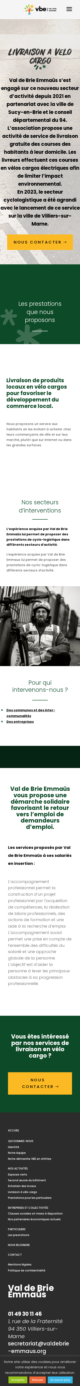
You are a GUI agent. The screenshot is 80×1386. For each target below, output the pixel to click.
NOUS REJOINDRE (19, 1245)
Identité (13, 1147)
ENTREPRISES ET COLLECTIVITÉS (28, 1208)
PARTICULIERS (17, 1229)
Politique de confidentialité (26, 1270)
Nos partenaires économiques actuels (34, 1219)
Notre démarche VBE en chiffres (29, 1159)
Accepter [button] (18, 1380)
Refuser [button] (37, 1380)
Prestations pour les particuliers (30, 1198)
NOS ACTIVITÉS (18, 1168)
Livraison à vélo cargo (22, 1192)
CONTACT (15, 1255)
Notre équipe (17, 1153)
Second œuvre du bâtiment (27, 1180)
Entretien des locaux (22, 1186)
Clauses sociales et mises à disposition (35, 1213)
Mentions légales (20, 1264)
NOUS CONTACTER (38, 242)
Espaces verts (17, 1174)
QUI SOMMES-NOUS (20, 1141)
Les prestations (18, 1235)
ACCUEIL (13, 1130)
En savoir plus (60, 1380)
